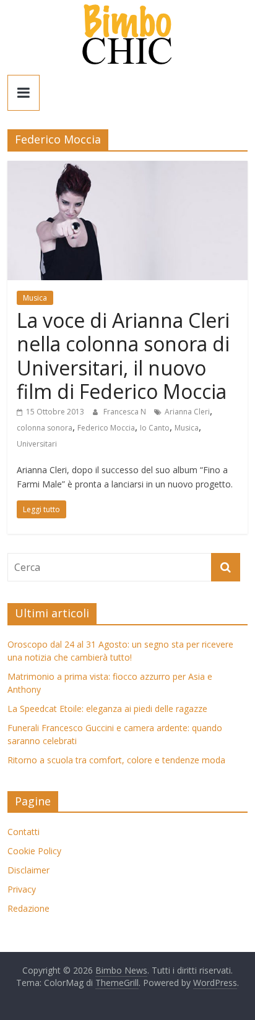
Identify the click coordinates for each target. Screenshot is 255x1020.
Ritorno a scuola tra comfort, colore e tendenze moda (116, 760)
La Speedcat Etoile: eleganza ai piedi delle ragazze (107, 708)
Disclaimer (28, 870)
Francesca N (125, 411)
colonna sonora (44, 427)
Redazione (28, 908)
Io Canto (155, 427)
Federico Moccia (106, 427)
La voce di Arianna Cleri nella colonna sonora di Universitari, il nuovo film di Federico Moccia (123, 356)
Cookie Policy (34, 851)
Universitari (37, 444)
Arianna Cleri (187, 411)
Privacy (21, 889)
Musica (35, 298)
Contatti (23, 832)
